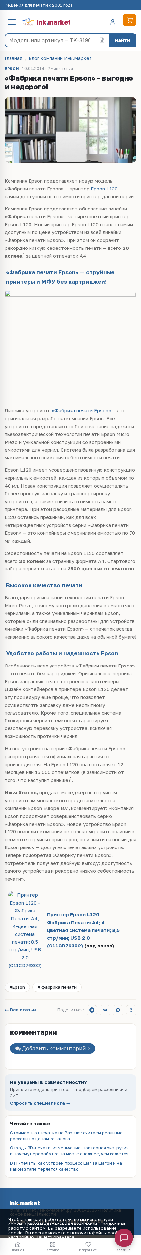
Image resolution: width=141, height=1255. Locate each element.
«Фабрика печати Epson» (81, 410)
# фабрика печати (57, 987)
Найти (122, 40)
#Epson (17, 987)
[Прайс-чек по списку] (102, 40)
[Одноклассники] (131, 1010)
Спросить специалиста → (40, 1103)
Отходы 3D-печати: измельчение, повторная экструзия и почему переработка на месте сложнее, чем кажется (69, 1150)
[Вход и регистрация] (112, 22)
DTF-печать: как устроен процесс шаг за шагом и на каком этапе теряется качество (66, 1165)
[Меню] (12, 22)
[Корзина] (129, 20)
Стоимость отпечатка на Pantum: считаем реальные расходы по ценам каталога (66, 1135)
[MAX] (118, 1010)
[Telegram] (92, 1010)
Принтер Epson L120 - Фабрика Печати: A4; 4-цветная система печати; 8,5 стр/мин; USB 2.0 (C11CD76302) (83, 930)
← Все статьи (20, 1010)
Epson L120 (104, 188)
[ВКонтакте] (105, 1010)
